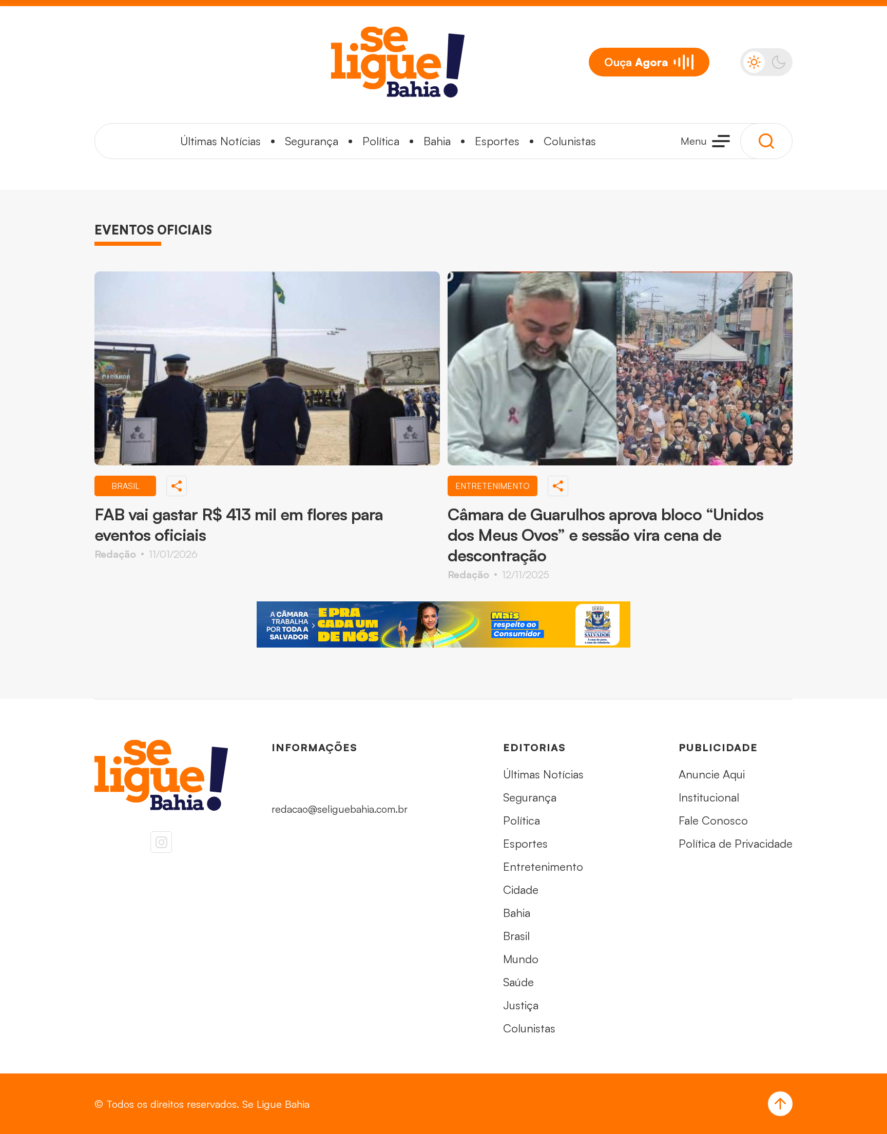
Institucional (709, 797)
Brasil (516, 936)
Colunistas (570, 141)
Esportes (497, 141)
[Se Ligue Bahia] (398, 62)
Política (380, 141)
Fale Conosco (713, 820)
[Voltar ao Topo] (780, 1103)
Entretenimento (543, 866)
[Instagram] (161, 842)
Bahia (437, 141)
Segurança (311, 141)
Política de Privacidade (736, 843)
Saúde (518, 982)
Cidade (520, 889)
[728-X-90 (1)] (443, 624)
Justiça (520, 1005)
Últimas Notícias (220, 141)
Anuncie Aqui (712, 774)
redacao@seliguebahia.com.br (340, 809)
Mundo (520, 959)
